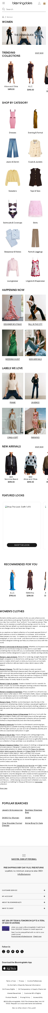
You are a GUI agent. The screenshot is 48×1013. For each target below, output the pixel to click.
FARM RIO (35, 438)
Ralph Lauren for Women (14, 751)
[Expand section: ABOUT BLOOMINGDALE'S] (24, 902)
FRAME (13, 403)
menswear (38, 782)
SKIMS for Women (10, 818)
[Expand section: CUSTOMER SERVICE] (24, 890)
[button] (22, 525)
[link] (11, 87)
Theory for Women (38, 749)
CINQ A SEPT (12, 438)
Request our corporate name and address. (26, 1003)
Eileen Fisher (30, 751)
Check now (37, 936)
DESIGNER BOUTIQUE (13, 324)
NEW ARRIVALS (35, 359)
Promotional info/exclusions (21, 936)
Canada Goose (22, 765)
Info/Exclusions (24, 874)
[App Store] (9, 968)
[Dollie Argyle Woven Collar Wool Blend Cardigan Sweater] (30, 463)
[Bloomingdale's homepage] (3, 17)
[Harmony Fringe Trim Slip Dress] (11, 72)
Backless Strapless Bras (33, 811)
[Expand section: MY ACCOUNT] (24, 896)
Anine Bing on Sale (34, 823)
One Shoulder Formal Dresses (12, 824)
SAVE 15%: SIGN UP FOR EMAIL (24, 859)
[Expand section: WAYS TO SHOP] (24, 908)
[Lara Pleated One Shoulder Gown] (12, 580)
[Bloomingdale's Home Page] (22, 3)
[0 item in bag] (44, 3)
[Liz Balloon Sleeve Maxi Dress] (30, 580)
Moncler (31, 765)
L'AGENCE (35, 403)
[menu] (3, 3)
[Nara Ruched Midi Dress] (30, 72)
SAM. (40, 765)
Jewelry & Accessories (12, 810)
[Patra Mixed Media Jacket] (11, 463)
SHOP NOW (39, 53)
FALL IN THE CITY (35, 324)
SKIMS (28, 818)
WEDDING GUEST (12, 359)
